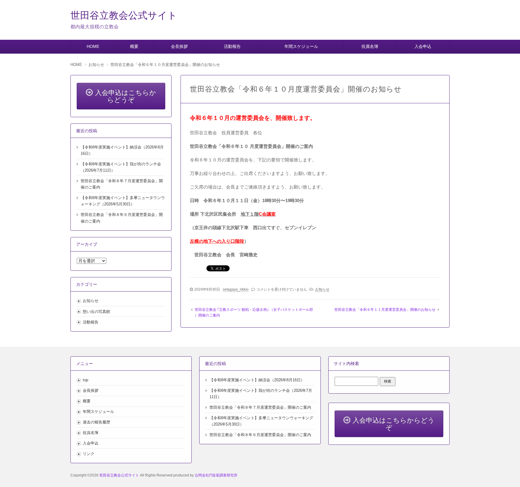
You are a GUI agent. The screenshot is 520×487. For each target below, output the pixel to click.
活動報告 (232, 46)
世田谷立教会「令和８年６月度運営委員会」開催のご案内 (260, 434)
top (85, 380)
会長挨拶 (179, 46)
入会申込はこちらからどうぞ (125, 96)
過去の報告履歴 (96, 422)
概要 (134, 46)
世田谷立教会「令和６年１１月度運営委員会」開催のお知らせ (384, 309)
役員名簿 (369, 46)
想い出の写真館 (96, 311)
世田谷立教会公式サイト (123, 15)
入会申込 (422, 46)
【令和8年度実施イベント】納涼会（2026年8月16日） (257, 380)
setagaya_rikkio (236, 289)
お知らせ (322, 289)
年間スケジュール (301, 46)
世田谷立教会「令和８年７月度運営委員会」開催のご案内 (260, 407)
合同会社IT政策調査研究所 (216, 475)
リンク (88, 453)
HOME (93, 46)
